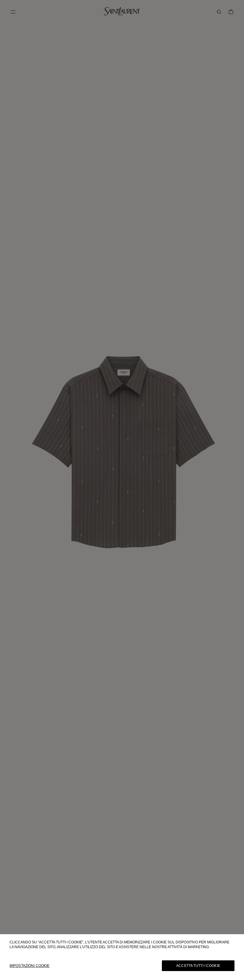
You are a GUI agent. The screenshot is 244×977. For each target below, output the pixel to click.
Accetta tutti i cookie (198, 966)
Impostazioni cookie (29, 966)
